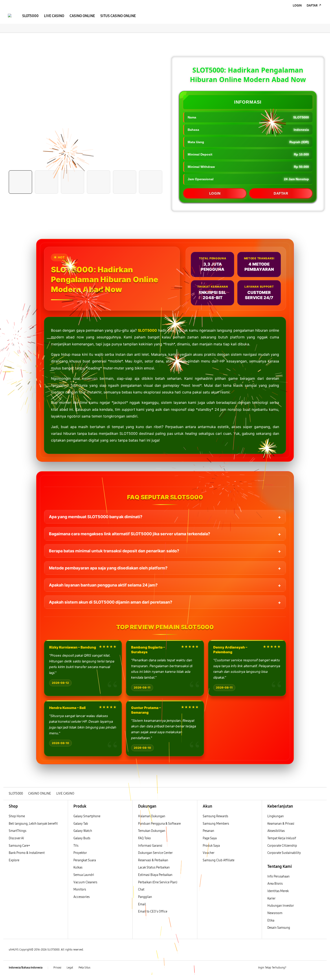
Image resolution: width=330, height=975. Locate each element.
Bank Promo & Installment (27, 853)
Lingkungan (275, 816)
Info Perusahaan (278, 876)
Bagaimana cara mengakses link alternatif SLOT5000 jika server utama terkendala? (129, 533)
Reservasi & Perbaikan (153, 860)
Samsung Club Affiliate (218, 860)
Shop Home (17, 816)
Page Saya (210, 838)
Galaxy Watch (82, 831)
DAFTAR (281, 193)
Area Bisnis (275, 884)
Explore (14, 860)
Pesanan (209, 831)
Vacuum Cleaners (85, 882)
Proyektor (80, 853)
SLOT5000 (147, 330)
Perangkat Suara (84, 860)
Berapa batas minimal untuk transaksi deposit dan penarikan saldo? (114, 551)
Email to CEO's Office (153, 911)
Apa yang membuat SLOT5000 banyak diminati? (95, 516)
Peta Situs (84, 967)
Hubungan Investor (280, 906)
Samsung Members (216, 824)
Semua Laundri (83, 875)
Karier (271, 898)
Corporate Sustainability (284, 853)
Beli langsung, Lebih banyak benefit (33, 824)
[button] (7, 37)
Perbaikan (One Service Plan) (157, 882)
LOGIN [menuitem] (297, 5)
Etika (270, 920)
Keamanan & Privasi (280, 824)
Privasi (57, 967)
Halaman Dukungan (151, 816)
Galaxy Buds (81, 838)
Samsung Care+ (19, 846)
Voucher (209, 853)
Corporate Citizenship (282, 846)
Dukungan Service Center (155, 853)
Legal (70, 967)
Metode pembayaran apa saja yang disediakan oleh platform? (108, 568)
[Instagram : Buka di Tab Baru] (309, 968)
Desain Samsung (279, 928)
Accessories (81, 897)
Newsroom (275, 913)
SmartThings (17, 831)
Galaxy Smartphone (86, 816)
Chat (141, 889)
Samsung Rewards (215, 816)
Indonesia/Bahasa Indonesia (25, 967)
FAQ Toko (144, 838)
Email (142, 904)
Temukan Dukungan (151, 831)
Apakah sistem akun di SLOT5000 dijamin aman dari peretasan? (110, 602)
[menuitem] (30, 16)
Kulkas (77, 867)
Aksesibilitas (276, 831)
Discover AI (16, 838)
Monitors (79, 889)
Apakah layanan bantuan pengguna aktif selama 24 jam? (103, 585)
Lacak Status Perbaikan (154, 867)
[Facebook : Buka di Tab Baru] (292, 968)
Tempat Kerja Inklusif (281, 838)
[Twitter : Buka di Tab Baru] (301, 968)
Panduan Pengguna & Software (159, 824)
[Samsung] (9, 15)
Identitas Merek (278, 891)
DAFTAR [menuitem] (312, 5)
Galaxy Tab (80, 824)
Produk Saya (211, 846)
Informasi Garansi (150, 846)
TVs (75, 846)
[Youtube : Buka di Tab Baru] (318, 968)
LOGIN (215, 193)
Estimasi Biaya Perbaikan (155, 875)
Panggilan (145, 897)
